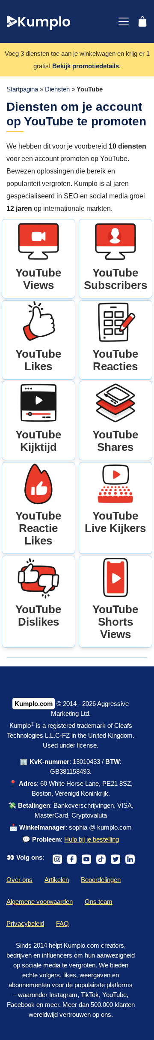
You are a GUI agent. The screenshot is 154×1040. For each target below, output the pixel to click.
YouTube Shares (115, 441)
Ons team (99, 901)
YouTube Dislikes (38, 615)
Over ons (19, 879)
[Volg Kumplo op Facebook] (72, 857)
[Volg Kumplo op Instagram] (57, 857)
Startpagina (22, 89)
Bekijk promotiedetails (85, 66)
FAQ (62, 923)
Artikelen (56, 879)
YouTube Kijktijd (38, 441)
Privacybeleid (25, 923)
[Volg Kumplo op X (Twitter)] (115, 857)
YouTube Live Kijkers (115, 522)
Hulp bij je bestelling (91, 839)
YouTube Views (38, 279)
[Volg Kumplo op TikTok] (101, 857)
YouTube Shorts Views (115, 621)
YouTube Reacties (115, 360)
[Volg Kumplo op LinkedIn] (130, 857)
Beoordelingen (101, 879)
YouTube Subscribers (115, 279)
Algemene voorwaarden (39, 901)
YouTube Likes (38, 360)
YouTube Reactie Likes (38, 528)
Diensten (57, 89)
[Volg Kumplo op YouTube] (86, 857)
